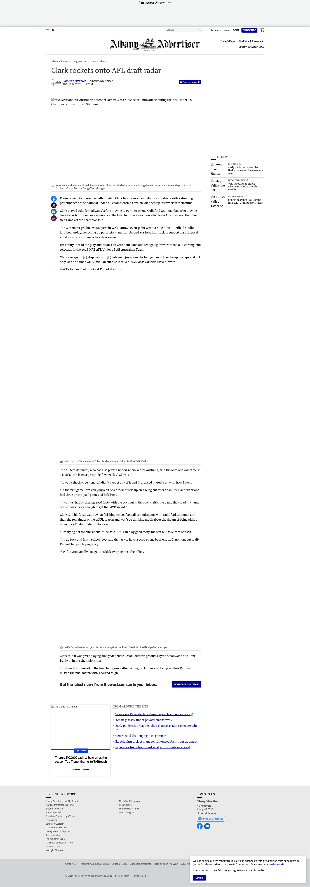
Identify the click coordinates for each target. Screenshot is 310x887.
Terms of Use (139, 875)
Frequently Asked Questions (94, 863)
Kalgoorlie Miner (53, 835)
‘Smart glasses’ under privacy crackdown (143, 720)
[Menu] (47, 30)
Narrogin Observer (54, 850)
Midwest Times (53, 846)
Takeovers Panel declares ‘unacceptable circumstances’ (153, 714)
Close (199, 877)
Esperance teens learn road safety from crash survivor (151, 747)
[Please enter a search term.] (200, 30)
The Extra (244, 41)
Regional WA (80, 61)
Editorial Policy (119, 863)
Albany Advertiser (60, 61)
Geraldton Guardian (55, 823)
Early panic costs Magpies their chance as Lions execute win (156, 725)
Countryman (51, 820)
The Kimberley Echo (55, 839)
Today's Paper (228, 41)
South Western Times (129, 808)
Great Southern (98, 61)
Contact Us (71, 863)
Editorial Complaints (140, 863)
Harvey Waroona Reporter (58, 831)
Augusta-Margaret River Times (60, 805)
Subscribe (249, 30)
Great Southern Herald (56, 827)
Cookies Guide (275, 864)
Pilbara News (125, 805)
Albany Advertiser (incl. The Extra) (62, 801)
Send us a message (213, 818)
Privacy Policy (122, 875)
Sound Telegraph (127, 812)
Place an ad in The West (166, 863)
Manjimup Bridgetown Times (59, 842)
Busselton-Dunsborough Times (60, 816)
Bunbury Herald (53, 812)
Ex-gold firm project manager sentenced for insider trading (155, 741)
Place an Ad (258, 41)
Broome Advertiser (54, 808)
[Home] (52, 30)
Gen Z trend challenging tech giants (139, 736)
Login (235, 30)
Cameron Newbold (191, 82)
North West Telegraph (129, 801)
